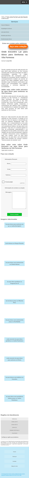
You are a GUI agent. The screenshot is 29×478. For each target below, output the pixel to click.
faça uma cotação (18, 46)
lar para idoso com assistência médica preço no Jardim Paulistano (14, 398)
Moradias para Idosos (6, 35)
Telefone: (8, 175)
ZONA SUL (14, 427)
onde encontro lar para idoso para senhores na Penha (15, 359)
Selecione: (14, 419)
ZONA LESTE (14, 421)
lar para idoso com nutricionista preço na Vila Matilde (14, 320)
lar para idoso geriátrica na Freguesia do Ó (14, 282)
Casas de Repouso (5, 25)
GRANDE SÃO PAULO (14, 430)
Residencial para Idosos (6, 39)
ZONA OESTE (14, 424)
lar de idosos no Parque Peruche (15, 243)
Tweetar (4, 64)
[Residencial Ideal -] (14, 9)
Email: (9, 169)
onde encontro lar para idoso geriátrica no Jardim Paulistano (14, 339)
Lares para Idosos (5, 32)
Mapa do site (14, 466)
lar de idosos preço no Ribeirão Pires (14, 301)
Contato (14, 461)
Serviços (14, 22)
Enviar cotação (14, 214)
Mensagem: (9, 192)
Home (14, 451)
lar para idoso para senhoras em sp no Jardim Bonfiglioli (14, 225)
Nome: (9, 163)
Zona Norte (14, 433)
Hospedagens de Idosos (6, 28)
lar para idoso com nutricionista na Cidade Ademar (14, 263)
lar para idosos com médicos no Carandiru (14, 378)
